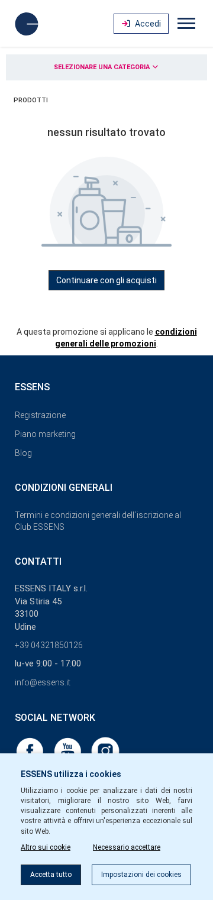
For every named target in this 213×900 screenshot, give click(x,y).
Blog (23, 453)
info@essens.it (42, 682)
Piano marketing (45, 434)
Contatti (38, 561)
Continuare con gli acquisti (106, 280)
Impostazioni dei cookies (141, 874)
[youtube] (69, 750)
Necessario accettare (126, 847)
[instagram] (105, 750)
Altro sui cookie (45, 847)
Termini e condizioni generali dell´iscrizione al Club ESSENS (98, 521)
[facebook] (31, 750)
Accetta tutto (51, 874)
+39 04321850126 (49, 645)
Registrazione (40, 415)
